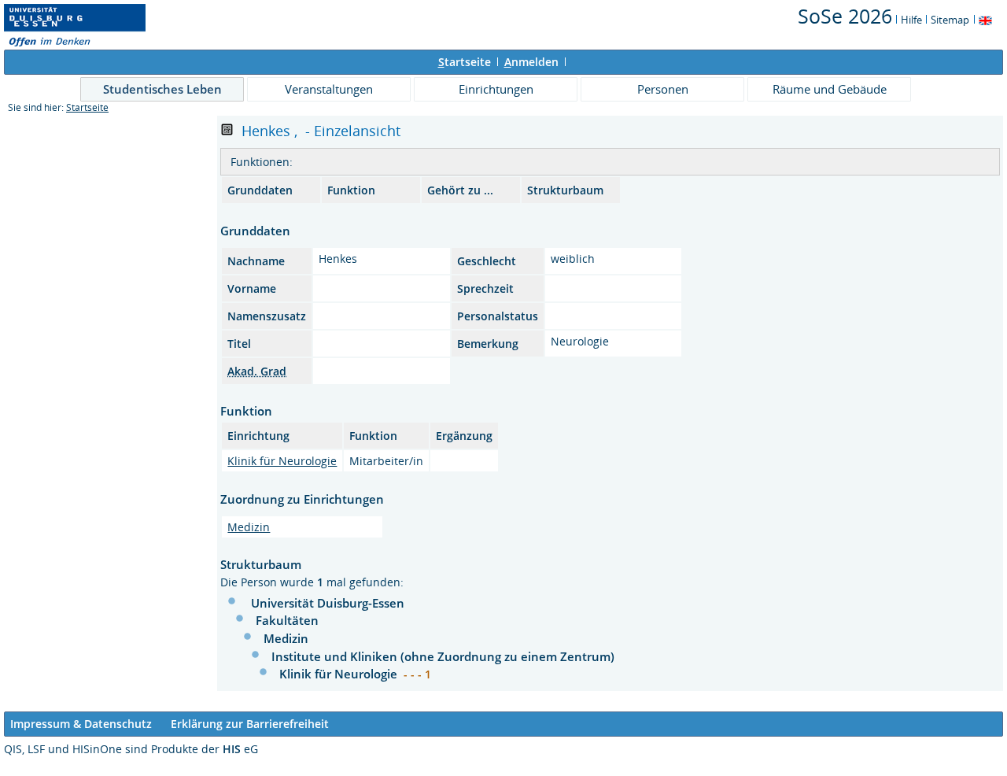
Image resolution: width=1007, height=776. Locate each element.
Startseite (87, 107)
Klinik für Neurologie (282, 460)
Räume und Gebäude (830, 89)
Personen (662, 89)
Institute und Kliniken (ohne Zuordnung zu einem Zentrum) (442, 656)
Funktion (351, 190)
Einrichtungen (496, 89)
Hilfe (911, 20)
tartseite (464, 61)
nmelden (531, 61)
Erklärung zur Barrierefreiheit (250, 723)
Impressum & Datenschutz (81, 723)
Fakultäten (287, 620)
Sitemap (950, 20)
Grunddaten (260, 190)
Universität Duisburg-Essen (327, 603)
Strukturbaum (565, 190)
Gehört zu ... (460, 190)
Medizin (248, 526)
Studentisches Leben (162, 89)
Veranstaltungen (329, 89)
